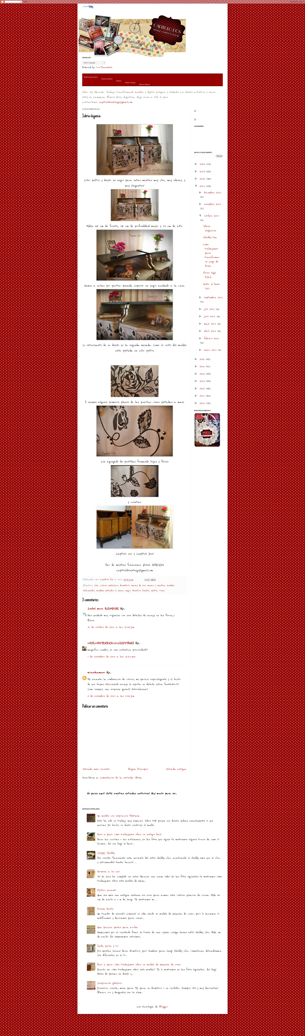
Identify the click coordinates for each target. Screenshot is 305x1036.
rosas (162, 590)
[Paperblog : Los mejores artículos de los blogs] (88, 8)
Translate (106, 67)
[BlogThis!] (148, 580)
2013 (203, 381)
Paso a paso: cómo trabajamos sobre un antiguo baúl (129, 834)
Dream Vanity (105, 909)
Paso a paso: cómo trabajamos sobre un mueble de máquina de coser (139, 964)
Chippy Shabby (106, 853)
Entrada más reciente (96, 769)
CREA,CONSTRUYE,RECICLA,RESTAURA (111, 643)
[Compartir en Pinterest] (154, 580)
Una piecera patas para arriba (117, 927)
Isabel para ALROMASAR (103, 608)
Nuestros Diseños (106, 79)
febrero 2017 (211, 338)
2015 (203, 366)
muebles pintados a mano (110, 590)
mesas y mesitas (156, 585)
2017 (203, 186)
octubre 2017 (211, 216)
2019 (203, 171)
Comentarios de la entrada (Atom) (121, 778)
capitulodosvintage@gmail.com (115, 102)
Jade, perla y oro (108, 946)
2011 (203, 396)
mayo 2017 (210, 324)
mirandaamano (96, 672)
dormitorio (125, 585)
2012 (203, 388)
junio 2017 (210, 316)
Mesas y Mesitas (144, 84)
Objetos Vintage (130, 82)
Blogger (163, 1007)
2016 (203, 359)
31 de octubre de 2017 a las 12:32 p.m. (111, 627)
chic (96, 585)
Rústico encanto (106, 890)
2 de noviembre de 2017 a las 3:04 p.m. (111, 696)
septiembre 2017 (213, 297)
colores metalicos (109, 585)
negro (128, 590)
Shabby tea (210, 237)
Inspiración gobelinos (109, 983)
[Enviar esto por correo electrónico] (145, 580)
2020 (203, 164)
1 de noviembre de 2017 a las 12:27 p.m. (112, 656)
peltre (154, 590)
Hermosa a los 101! (108, 871)
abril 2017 (210, 331)
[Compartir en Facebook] (152, 580)
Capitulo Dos (107, 579)
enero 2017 (211, 350)
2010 (203, 403)
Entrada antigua (176, 769)
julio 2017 (210, 309)
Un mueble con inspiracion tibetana (118, 816)
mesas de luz (138, 585)
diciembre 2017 (212, 192)
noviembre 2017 (212, 204)
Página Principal (138, 769)
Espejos (118, 81)
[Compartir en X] (150, 580)
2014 (203, 374)
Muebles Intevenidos (91, 77)
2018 (203, 179)
